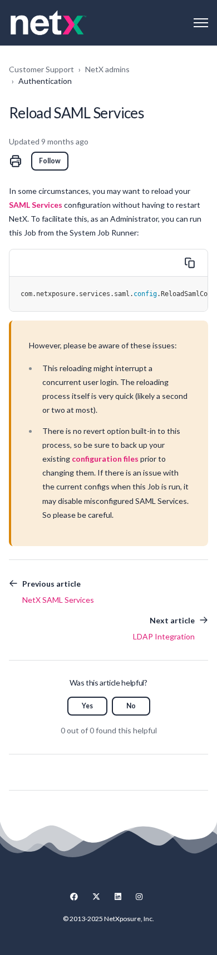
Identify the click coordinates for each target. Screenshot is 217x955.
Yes (87, 706)
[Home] (48, 22)
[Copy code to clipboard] (190, 263)
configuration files (105, 458)
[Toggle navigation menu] (201, 22)
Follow (50, 161)
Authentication (45, 81)
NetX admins (107, 69)
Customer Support (41, 69)
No (131, 706)
